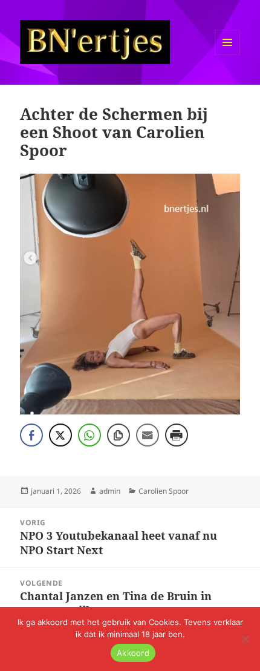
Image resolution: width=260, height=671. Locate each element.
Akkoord (133, 653)
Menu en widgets (227, 54)
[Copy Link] (118, 435)
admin (109, 491)
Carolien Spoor (163, 491)
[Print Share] (176, 435)
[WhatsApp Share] (89, 435)
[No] (245, 639)
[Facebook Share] (31, 435)
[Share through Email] (147, 435)
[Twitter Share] (60, 435)
